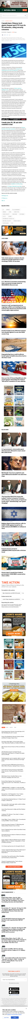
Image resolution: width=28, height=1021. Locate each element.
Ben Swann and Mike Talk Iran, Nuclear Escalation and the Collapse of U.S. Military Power (13, 950)
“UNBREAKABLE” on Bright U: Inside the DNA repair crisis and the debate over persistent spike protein (13, 789)
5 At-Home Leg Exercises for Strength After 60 (13, 846)
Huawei (3, 39)
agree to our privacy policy (14, 1014)
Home (3, 20)
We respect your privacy (14, 983)
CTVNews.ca (4, 198)
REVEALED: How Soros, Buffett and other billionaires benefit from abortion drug (14, 474)
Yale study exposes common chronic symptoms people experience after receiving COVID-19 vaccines (13, 259)
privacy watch (17, 220)
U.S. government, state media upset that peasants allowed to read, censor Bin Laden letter (13, 450)
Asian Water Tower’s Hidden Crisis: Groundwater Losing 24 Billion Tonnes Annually (14, 820)
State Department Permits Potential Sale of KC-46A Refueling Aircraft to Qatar (13, 732)
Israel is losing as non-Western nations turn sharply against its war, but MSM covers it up (14, 332)
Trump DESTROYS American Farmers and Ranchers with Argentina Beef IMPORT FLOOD (13, 920)
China (21, 37)
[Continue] (25, 979)
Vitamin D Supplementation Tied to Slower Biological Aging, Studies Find (12, 862)
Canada (17, 37)
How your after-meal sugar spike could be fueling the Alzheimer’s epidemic (13, 804)
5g (4, 37)
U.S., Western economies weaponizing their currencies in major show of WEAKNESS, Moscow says (14, 283)
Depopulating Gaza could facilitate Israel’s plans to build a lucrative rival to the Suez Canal (14, 355)
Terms (11, 999)
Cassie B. (9, 32)
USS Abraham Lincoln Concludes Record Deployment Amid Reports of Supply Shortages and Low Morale (13, 753)
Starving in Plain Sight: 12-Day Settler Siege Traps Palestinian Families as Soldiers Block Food (13, 742)
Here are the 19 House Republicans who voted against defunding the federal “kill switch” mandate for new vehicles (14, 379)
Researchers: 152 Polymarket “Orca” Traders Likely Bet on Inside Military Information (12, 794)
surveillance (6, 40)
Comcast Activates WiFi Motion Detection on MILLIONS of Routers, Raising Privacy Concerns (13, 765)
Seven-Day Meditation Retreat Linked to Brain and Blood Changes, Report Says (13, 737)
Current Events (9, 20)
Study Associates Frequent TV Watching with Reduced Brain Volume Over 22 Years (13, 825)
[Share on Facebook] (5, 35)
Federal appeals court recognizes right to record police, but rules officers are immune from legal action (13, 760)
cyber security (9, 38)
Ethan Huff (9, 279)
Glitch (23, 38)
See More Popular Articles (14, 866)
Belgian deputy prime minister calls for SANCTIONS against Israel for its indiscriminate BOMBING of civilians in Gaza (14, 526)
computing (4, 38)
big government (12, 37)
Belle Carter (10, 303)
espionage (19, 38)
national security (18, 39)
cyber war (15, 38)
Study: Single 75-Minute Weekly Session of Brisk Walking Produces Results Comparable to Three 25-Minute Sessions (13, 841)
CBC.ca (3, 200)
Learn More (6, 1017)
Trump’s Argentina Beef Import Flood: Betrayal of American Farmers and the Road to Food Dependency (13, 851)
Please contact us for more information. (10, 606)
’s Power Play (14, 186)
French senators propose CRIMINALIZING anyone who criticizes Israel (14, 550)
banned (7, 37)
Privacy (7, 999)
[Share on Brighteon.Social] (3, 35)
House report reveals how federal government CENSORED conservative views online (13, 574)
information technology (10, 39)
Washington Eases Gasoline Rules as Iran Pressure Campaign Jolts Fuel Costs (12, 776)
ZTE (11, 40)
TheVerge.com (5, 195)
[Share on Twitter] (7, 35)
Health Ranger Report (7, 892)
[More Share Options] (10, 35)
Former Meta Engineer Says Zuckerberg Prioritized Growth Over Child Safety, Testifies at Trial (13, 782)
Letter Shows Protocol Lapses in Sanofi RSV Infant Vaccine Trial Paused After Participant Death (12, 771)
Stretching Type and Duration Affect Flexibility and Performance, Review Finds (13, 857)
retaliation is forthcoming (16, 183)
